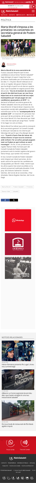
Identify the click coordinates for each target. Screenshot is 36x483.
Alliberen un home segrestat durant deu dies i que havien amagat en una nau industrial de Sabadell (17, 395)
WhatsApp (32, 478)
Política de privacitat (28, 466)
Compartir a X (13, 200)
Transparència (12, 463)
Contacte (4, 463)
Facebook (13, 478)
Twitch (22, 478)
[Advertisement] (18, 292)
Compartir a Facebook (5, 200)
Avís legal (32, 463)
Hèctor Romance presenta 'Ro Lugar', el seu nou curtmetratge (18, 365)
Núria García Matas (11, 64)
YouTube (27, 478)
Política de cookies (15, 466)
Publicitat (5, 466)
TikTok (18, 478)
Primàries (29, 187)
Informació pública (22, 463)
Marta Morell (6, 187)
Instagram (4, 478)
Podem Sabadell (7, 72)
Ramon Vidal (6, 191)
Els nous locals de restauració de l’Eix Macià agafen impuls (17, 425)
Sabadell (15, 191)
